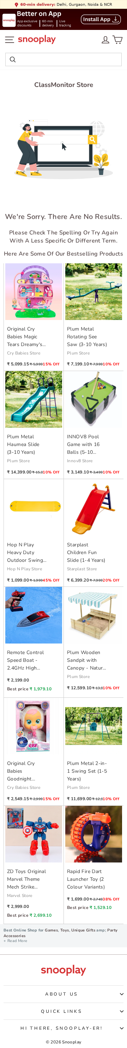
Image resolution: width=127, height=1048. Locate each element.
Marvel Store (19, 895)
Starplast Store (82, 569)
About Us (61, 994)
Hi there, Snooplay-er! (61, 1028)
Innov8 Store (80, 461)
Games (51, 930)
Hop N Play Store (24, 569)
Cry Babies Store (23, 353)
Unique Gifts (83, 930)
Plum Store (78, 353)
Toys (64, 930)
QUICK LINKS (61, 1011)
